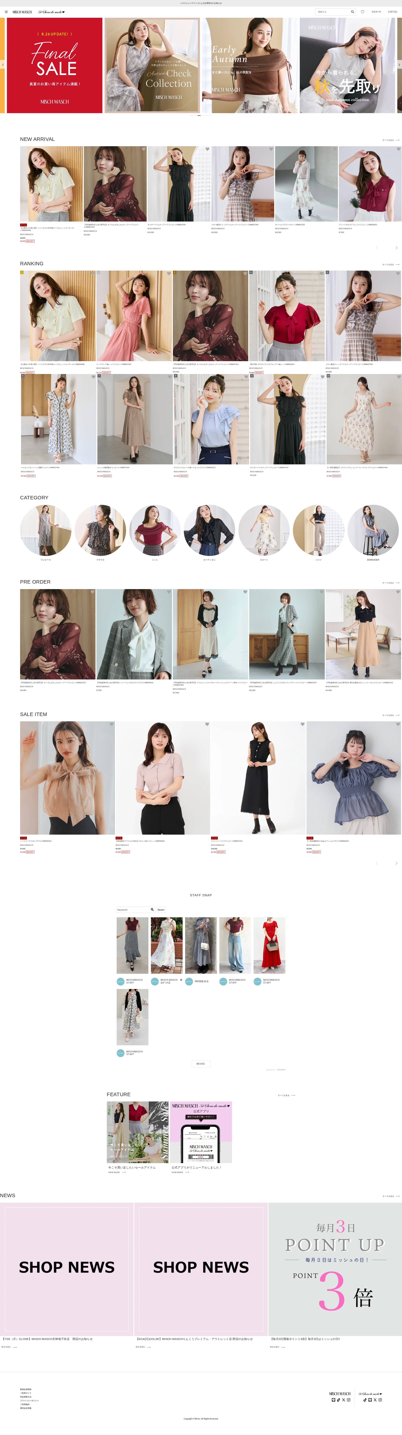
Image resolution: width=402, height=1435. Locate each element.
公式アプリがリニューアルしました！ (197, 1167)
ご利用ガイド (25, 1393)
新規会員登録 (25, 1389)
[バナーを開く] (54, 65)
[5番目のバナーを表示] (207, 115)
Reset (161, 909)
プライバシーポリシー (29, 1401)
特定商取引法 (25, 1397)
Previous (377, 248)
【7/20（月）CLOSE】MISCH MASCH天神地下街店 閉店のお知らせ (47, 1339)
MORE (201, 1063)
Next (397, 248)
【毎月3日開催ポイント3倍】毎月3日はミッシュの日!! (305, 1339)
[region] (201, 65)
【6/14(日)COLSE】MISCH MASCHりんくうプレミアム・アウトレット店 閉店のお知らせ (194, 1339)
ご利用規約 (25, 1404)
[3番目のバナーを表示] (199, 115)
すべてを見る (388, 140)
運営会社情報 (25, 1408)
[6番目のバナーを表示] (210, 115)
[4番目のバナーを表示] (203, 115)
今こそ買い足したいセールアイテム (132, 1167)
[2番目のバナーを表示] (195, 115)
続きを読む (6, 1347)
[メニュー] (6, 12)
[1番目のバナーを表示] (191, 115)
